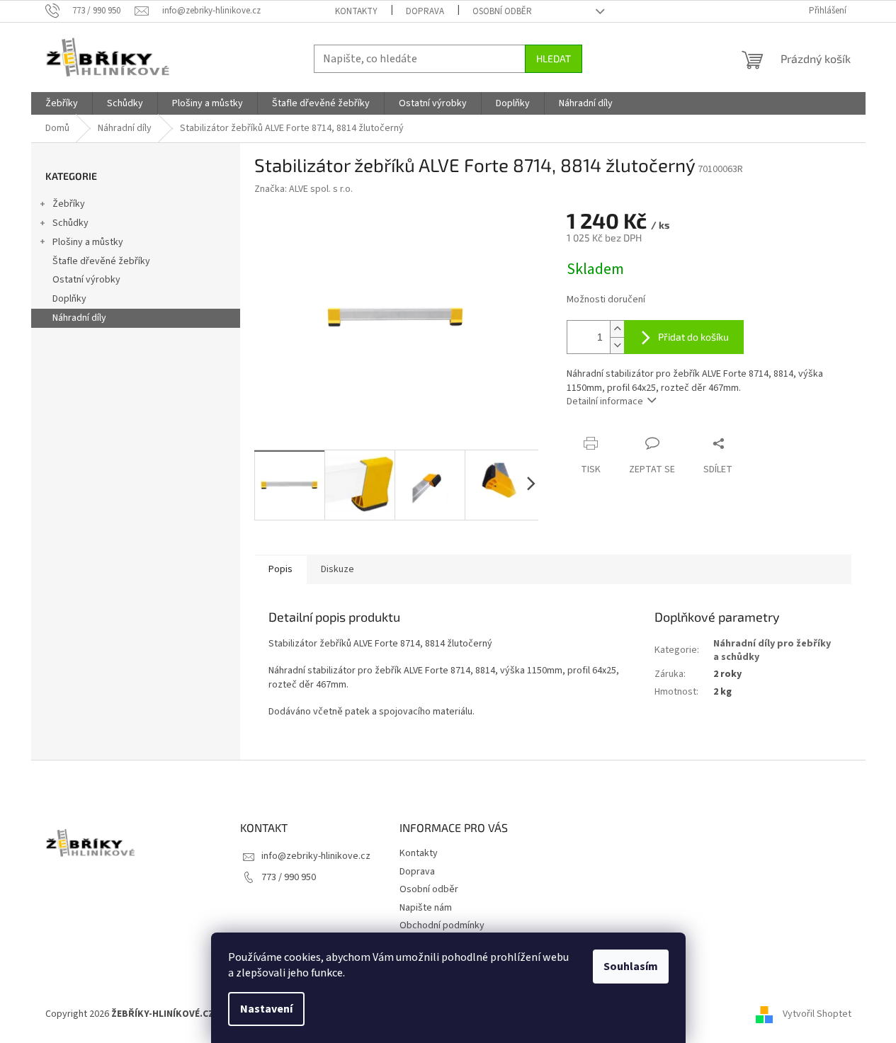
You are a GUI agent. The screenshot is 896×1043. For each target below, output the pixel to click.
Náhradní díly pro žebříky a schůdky (772, 650)
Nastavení (266, 1009)
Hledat (553, 58)
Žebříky (68, 204)
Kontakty (356, 11)
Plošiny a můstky (87, 242)
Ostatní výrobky (86, 280)
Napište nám (425, 908)
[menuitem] (61, 103)
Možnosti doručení (606, 300)
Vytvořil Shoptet (817, 1014)
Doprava (425, 11)
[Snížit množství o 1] (617, 345)
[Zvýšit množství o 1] (617, 329)
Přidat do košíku (693, 337)
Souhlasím (630, 966)
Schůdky (70, 223)
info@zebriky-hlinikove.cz (315, 856)
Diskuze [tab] (337, 569)
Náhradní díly (79, 318)
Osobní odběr (502, 11)
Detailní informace (605, 401)
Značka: (303, 189)
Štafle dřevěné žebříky (101, 261)
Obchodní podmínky (441, 925)
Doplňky (69, 299)
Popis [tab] (280, 569)
